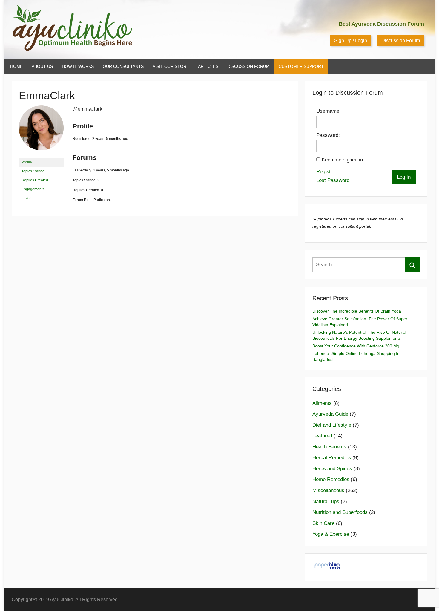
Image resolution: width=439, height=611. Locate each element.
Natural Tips (325, 501)
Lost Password (332, 180)
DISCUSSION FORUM (248, 66)
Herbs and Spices (332, 468)
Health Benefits (329, 447)
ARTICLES (208, 66)
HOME (16, 66)
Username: (328, 111)
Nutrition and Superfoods (340, 512)
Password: (328, 135)
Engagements (33, 189)
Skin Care (323, 523)
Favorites (29, 198)
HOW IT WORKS (78, 66)
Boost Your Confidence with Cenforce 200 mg (355, 346)
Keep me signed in (342, 160)
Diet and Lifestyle (331, 425)
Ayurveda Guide (330, 414)
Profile (27, 162)
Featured (322, 436)
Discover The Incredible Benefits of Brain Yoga (356, 311)
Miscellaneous (328, 490)
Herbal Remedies (331, 457)
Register (325, 171)
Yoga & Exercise (330, 534)
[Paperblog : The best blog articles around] (327, 569)
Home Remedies (330, 479)
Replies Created (35, 180)
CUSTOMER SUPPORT (301, 66)
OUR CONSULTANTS (123, 66)
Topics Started (33, 171)
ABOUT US (42, 66)
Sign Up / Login (350, 40)
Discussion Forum (400, 40)
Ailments (322, 403)
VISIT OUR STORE (171, 66)
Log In (404, 177)
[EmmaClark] (41, 155)
